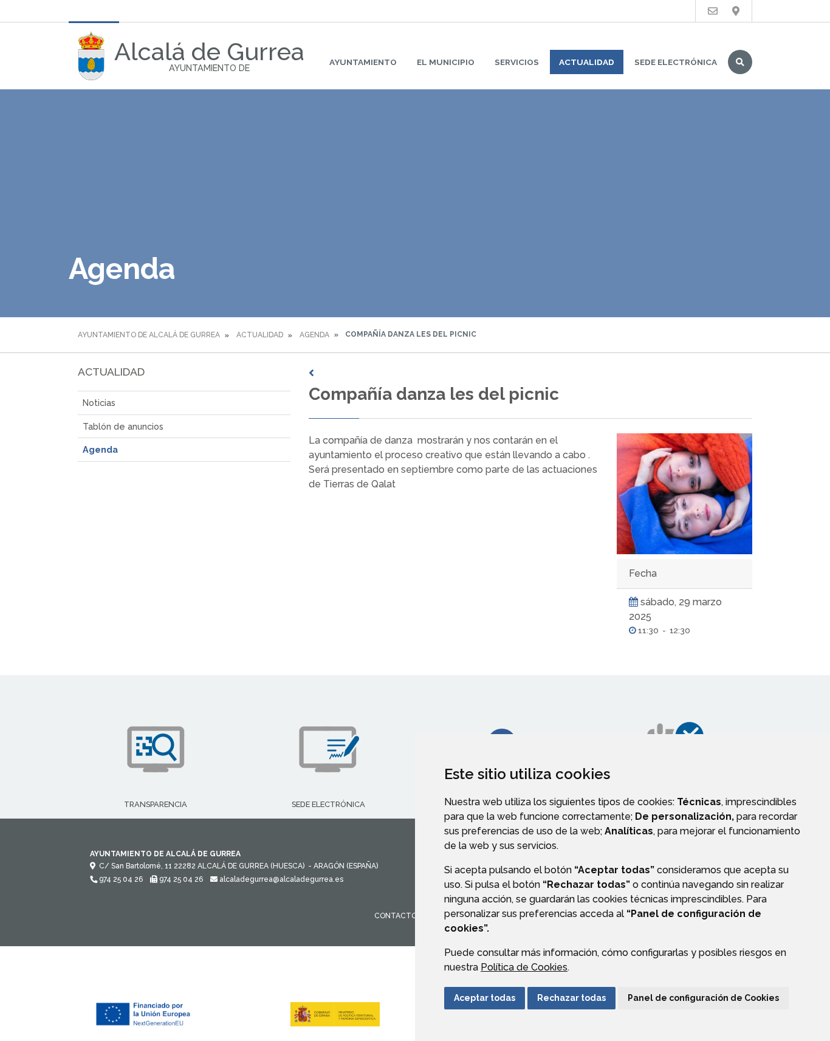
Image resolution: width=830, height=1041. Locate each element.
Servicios (517, 62)
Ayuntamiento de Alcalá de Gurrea (149, 335)
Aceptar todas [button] (484, 998)
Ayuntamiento (363, 62)
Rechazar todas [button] (571, 998)
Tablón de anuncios (123, 426)
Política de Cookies (524, 967)
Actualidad (586, 62)
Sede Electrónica (675, 62)
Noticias (99, 402)
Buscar (740, 62)
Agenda (314, 335)
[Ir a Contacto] (713, 11)
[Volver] (530, 373)
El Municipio (446, 62)
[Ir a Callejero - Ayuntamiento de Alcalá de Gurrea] (735, 11)
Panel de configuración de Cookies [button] (703, 998)
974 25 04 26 (120, 879)
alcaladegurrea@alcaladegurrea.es (280, 879)
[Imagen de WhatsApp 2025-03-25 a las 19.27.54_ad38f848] (684, 493)
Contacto (395, 916)
